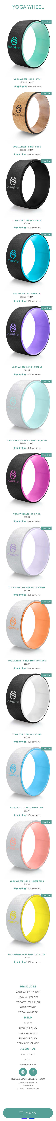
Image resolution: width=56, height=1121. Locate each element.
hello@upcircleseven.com (28, 1079)
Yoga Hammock (28, 1012)
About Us (28, 1048)
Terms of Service (28, 1043)
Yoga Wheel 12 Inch (28, 992)
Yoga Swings (28, 1007)
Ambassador (28, 1064)
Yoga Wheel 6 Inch (28, 1002)
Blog (28, 1059)
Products (28, 986)
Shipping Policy (28, 1033)
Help (28, 1017)
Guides (28, 1023)
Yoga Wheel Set (28, 997)
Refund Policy (28, 1028)
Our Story (27, 1054)
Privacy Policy (28, 1038)
